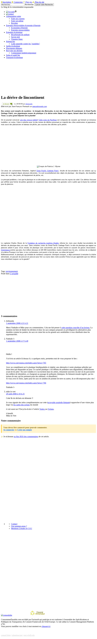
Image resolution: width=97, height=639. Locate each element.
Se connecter (8, 430)
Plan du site (39, 2)
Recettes (14, 23)
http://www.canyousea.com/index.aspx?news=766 (26, 383)
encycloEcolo (29, 635)
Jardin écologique (13, 46)
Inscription (7, 2)
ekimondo (29, 104)
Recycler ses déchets (14, 51)
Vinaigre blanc (17, 39)
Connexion (18, 2)
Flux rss (28, 2)
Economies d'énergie (19, 28)
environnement (12, 271)
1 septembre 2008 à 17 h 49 (17, 341)
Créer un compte (24, 430)
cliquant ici (46, 626)
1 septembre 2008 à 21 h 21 (17, 323)
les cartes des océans (21, 405)
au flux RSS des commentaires (26, 436)
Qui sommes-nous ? (19, 526)
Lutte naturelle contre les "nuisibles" (25, 44)
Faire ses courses (18, 19)
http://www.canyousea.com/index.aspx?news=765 (26, 363)
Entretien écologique (14, 32)
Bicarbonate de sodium (20, 35)
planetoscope (17, 635)
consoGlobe (6, 635)
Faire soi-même (17, 21)
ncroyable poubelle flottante (59, 402)
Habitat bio (10, 41)
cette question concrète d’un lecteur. (75, 327)
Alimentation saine (13, 16)
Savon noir (15, 37)
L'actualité (14, 274)
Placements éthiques (14, 48)
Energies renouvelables (20, 30)
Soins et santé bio (13, 55)
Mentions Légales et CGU (21, 528)
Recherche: (29, 4)
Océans (51, 409)
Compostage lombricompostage (23, 53)
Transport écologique (14, 57)
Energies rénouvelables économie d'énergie (23, 25)
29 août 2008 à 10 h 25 (15, 394)
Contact (14, 524)
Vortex (42, 409)
